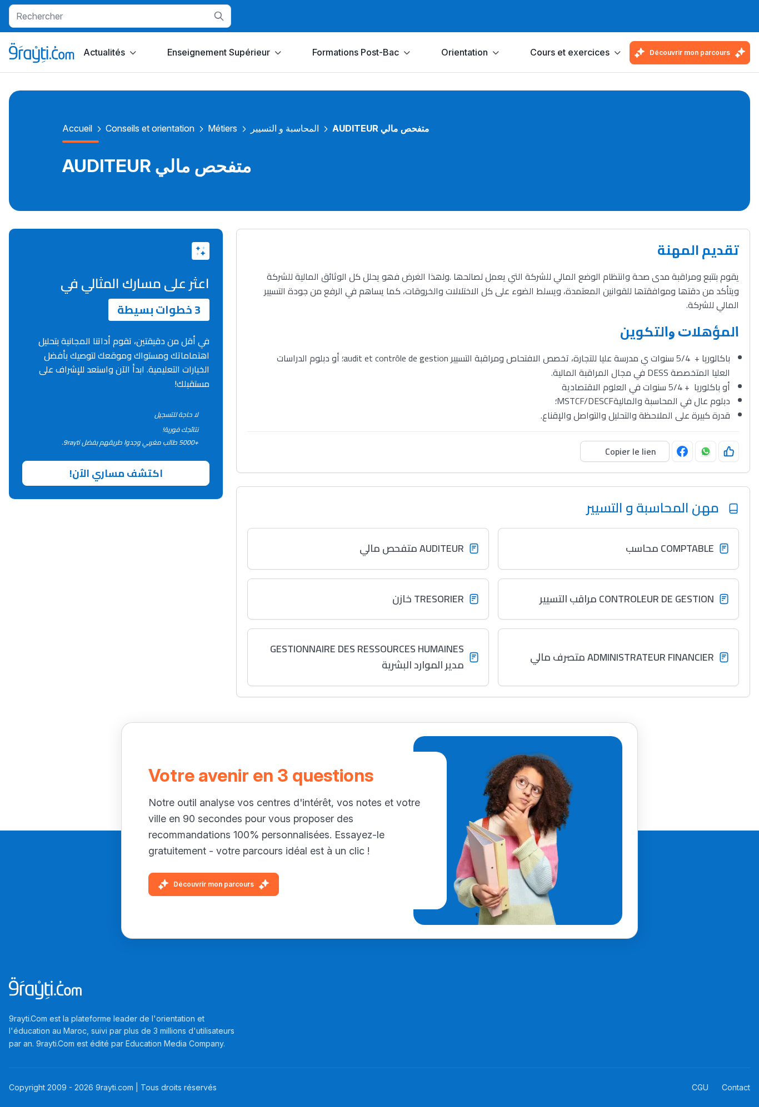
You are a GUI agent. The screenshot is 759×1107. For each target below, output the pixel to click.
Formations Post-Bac (355, 52)
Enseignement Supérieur (218, 52)
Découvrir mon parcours (690, 52)
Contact (736, 1087)
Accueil (77, 128)
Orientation (464, 52)
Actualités (104, 52)
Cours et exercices (570, 52)
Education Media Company (174, 1043)
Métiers (222, 128)
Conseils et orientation (150, 128)
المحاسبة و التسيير (285, 128)
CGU (700, 1087)
